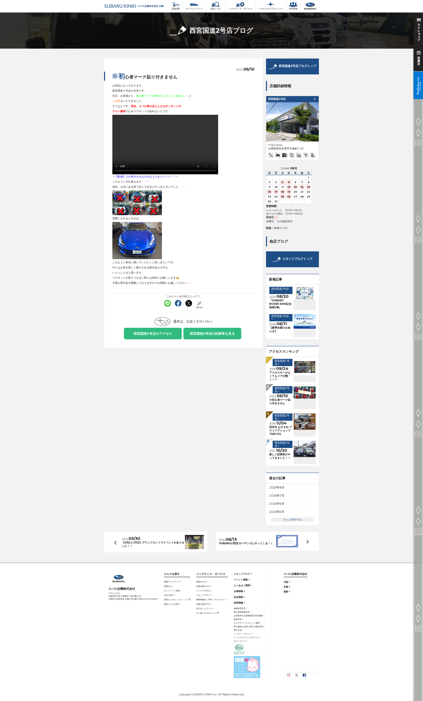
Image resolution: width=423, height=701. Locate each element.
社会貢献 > (239, 596)
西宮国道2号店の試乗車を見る (212, 334)
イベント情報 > (242, 579)
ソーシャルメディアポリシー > (247, 637)
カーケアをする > (204, 590)
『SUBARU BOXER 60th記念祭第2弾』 (280, 304)
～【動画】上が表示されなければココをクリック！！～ (145, 176)
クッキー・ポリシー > (243, 634)
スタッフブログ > (204, 595)
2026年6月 (277, 504)
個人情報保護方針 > (242, 612)
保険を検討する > (204, 604)
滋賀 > (287, 591)
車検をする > (202, 581)
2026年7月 (277, 495)
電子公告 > (238, 630)
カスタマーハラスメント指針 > (247, 623)
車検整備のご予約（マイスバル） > (212, 599)
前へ (114, 542)
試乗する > (168, 586)
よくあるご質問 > (243, 585)
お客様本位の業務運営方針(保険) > (249, 615)
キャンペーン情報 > (172, 590)
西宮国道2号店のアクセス (153, 334)
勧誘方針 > (238, 619)
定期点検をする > (204, 586)
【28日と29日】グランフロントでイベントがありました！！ (153, 544)
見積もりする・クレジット (176, 599)
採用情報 (293, 8)
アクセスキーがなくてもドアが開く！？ (279, 376)
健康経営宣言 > (240, 608)
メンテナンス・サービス (240, 8)
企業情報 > (239, 591)
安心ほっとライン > (205, 608)
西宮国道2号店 (277, 99)
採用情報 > (239, 602)
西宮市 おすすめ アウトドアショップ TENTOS (280, 430)
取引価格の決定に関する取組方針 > (249, 626)
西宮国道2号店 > (280, 290)
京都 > (287, 586)
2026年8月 (277, 487)
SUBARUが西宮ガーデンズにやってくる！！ (246, 543)
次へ (304, 541)
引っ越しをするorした (206, 613)
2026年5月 (276, 512)
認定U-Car (216, 8)
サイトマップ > (240, 641)
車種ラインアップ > (172, 581)
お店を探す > (169, 595)
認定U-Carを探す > (172, 604)
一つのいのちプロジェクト (271, 8)
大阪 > (287, 581)
